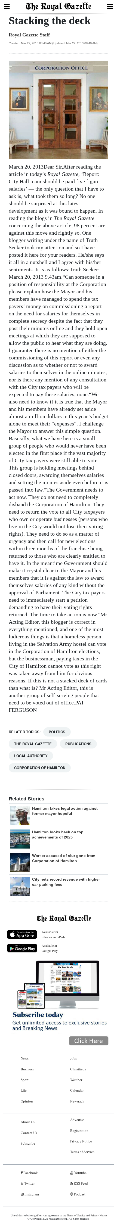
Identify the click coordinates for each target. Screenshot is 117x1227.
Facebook (30, 1172)
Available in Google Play (50, 948)
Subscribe (28, 1143)
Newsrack (77, 1101)
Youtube (80, 1172)
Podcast (79, 1194)
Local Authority (31, 755)
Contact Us (29, 1132)
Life (24, 1090)
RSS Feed (80, 1183)
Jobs (73, 1058)
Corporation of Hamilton (39, 767)
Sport (25, 1079)
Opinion (27, 1101)
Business (27, 1069)
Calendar (77, 1090)
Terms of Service (82, 1151)
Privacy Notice (81, 1141)
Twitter (29, 1183)
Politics (57, 731)
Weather (76, 1079)
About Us (28, 1121)
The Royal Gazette (33, 743)
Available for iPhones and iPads (53, 934)
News (25, 1058)
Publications (78, 743)
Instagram (31, 1194)
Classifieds (78, 1069)
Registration (79, 1130)
